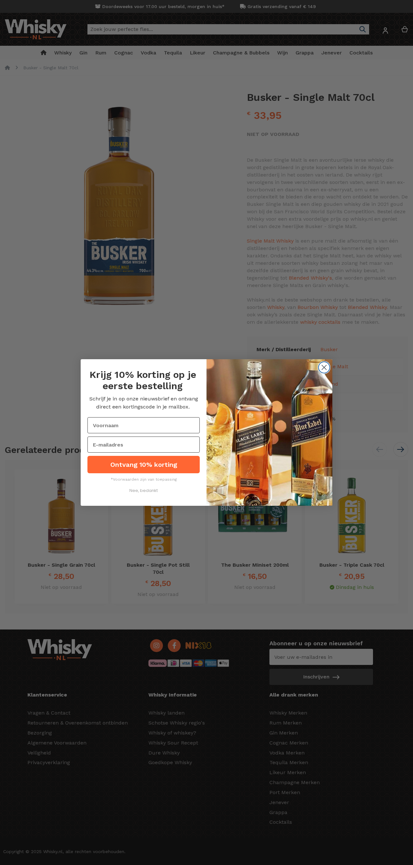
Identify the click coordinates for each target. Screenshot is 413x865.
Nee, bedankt (143, 490)
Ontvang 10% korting (143, 464)
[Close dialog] (324, 367)
